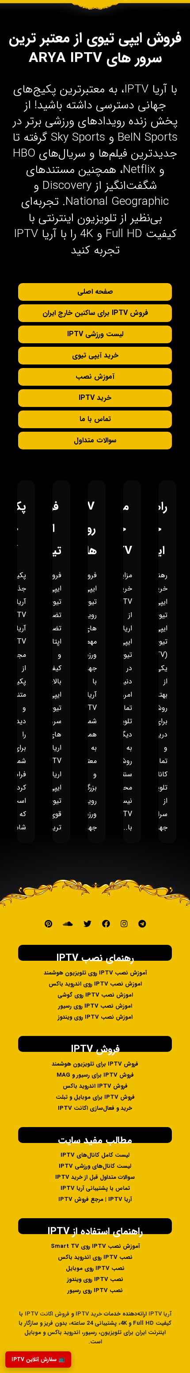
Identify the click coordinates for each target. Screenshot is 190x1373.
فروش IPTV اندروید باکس (95, 1086)
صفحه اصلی (95, 291)
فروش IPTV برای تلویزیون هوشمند (95, 1064)
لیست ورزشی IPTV (95, 334)
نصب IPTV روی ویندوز (95, 1279)
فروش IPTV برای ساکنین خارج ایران (95, 312)
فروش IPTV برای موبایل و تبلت (95, 1097)
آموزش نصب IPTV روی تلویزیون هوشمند (95, 973)
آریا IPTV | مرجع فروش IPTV (95, 1199)
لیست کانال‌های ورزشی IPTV (95, 1166)
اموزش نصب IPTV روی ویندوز (95, 1017)
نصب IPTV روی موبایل (95, 1268)
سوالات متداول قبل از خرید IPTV (95, 1177)
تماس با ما (95, 419)
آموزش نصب (95, 376)
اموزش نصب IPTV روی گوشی (95, 995)
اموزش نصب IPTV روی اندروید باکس (95, 984)
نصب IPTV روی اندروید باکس (95, 1257)
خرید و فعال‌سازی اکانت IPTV (95, 1108)
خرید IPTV (95, 397)
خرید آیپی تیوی (95, 355)
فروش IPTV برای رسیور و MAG (95, 1075)
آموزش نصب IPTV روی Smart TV (95, 1246)
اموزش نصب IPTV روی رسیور (95, 1006)
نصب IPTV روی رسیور (95, 1290)
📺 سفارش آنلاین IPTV (38, 1359)
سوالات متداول (95, 440)
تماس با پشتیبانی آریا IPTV (95, 1188)
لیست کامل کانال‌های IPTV (95, 1155)
